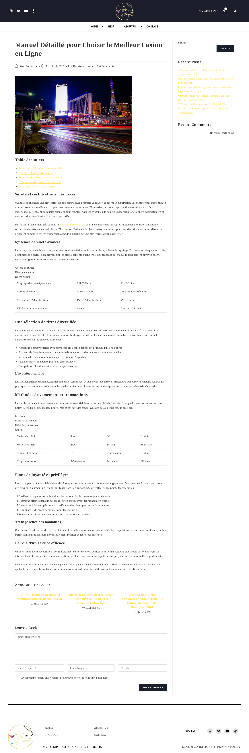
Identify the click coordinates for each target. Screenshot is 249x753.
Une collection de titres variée (36, 173)
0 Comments (106, 66)
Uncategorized (82, 66)
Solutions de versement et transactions (41, 177)
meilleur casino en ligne (72, 224)
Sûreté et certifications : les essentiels (40, 168)
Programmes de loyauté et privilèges (40, 182)
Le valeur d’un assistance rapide (37, 186)
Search (182, 42)
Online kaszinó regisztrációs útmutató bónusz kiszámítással (39, 597)
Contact (152, 26)
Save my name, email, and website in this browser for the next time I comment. (64, 677)
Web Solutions (28, 66)
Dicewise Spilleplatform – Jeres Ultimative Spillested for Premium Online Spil (91, 599)
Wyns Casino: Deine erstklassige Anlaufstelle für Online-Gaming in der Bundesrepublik (142, 601)
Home (94, 26)
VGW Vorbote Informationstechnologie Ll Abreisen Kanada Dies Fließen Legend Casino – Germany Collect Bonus (205, 108)
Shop (110, 26)
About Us (130, 26)
